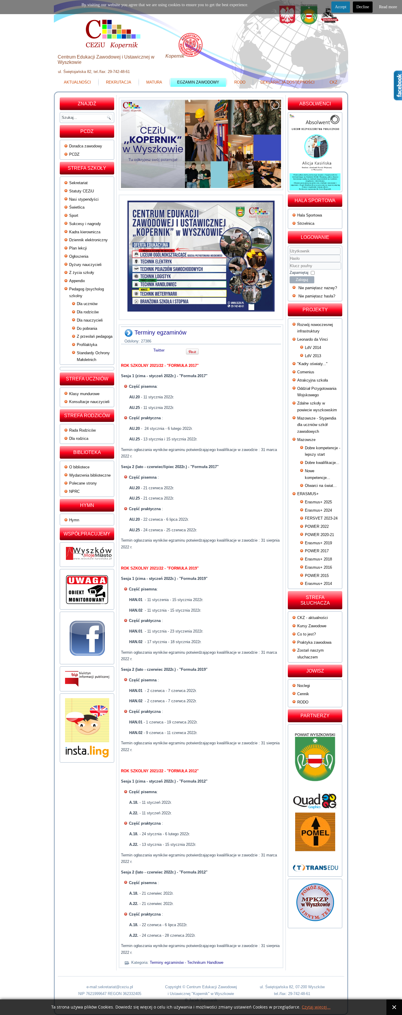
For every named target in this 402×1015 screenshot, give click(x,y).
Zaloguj (302, 279)
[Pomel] (315, 832)
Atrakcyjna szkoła (312, 380)
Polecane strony (83, 483)
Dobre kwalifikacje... (322, 462)
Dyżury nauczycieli (85, 264)
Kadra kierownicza (84, 232)
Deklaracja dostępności (287, 82)
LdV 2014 (313, 347)
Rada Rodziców (82, 430)
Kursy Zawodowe (311, 626)
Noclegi (303, 685)
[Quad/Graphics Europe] (315, 801)
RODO (239, 82)
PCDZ (74, 154)
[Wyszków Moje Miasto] (89, 561)
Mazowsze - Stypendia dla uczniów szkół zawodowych (316, 425)
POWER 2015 (317, 575)
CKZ (333, 82)
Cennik (303, 694)
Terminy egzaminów (160, 332)
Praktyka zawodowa (314, 642)
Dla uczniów (87, 304)
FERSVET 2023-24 (321, 518)
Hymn (74, 520)
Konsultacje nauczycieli (89, 402)
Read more (388, 7)
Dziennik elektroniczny (88, 240)
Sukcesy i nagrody (85, 224)
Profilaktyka (87, 344)
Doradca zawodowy (85, 146)
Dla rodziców (88, 312)
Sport (73, 215)
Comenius (305, 372)
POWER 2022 (317, 526)
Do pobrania (87, 328)
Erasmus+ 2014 (318, 583)
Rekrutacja (118, 82)
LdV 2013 (313, 356)
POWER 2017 (317, 551)
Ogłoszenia (78, 256)
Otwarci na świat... (321, 485)
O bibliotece (79, 467)
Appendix (77, 281)
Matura (154, 82)
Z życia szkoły (81, 272)
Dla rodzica (78, 438)
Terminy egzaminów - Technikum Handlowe (186, 962)
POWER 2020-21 (319, 535)
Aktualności (77, 82)
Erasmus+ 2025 (318, 502)
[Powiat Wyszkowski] (315, 759)
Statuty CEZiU (81, 191)
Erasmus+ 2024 (318, 510)
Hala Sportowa (309, 215)
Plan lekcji (78, 248)
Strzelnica (305, 223)
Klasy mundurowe (84, 394)
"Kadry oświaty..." (312, 364)
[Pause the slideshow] (263, 144)
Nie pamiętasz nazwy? (317, 288)
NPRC (74, 491)
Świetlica (76, 207)
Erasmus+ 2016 (318, 567)
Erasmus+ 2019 (318, 543)
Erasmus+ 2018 (318, 559)
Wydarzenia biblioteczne (90, 475)
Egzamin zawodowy (198, 82)
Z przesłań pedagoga (94, 336)
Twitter (159, 350)
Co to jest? (306, 634)
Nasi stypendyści (84, 199)
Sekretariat (78, 183)
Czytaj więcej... (316, 1007)
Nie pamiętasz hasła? (316, 296)
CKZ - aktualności (312, 617)
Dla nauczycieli (90, 320)
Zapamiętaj (299, 272)
